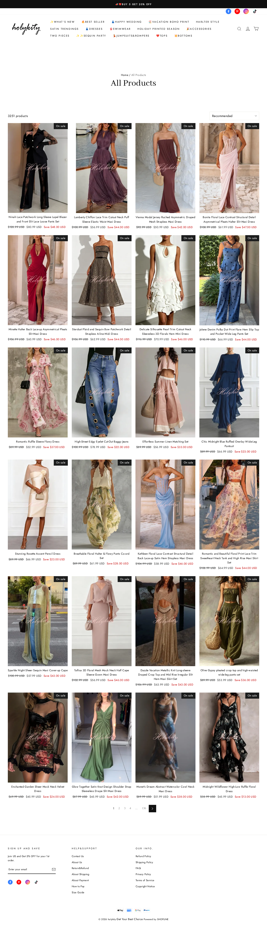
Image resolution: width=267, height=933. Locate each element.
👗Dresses (94, 29)
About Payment (80, 880)
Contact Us (78, 856)
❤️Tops (162, 36)
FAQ (138, 868)
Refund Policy (143, 856)
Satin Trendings (64, 29)
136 (144, 808)
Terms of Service (145, 880)
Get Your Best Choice (129, 919)
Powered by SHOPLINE (156, 919)
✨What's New (62, 22)
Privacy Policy (143, 874)
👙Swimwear (120, 29)
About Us (77, 862)
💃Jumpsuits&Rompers (131, 36)
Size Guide (78, 892)
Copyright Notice (145, 886)
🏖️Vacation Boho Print (169, 22)
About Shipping (80, 874)
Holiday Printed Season (158, 29)
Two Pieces (60, 36)
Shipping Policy (144, 862)
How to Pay (78, 886)
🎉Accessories (199, 29)
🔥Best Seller (93, 22)
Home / (126, 75)
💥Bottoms (183, 36)
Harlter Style (208, 22)
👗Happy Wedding (126, 22)
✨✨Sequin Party (91, 36)
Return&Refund (80, 868)
